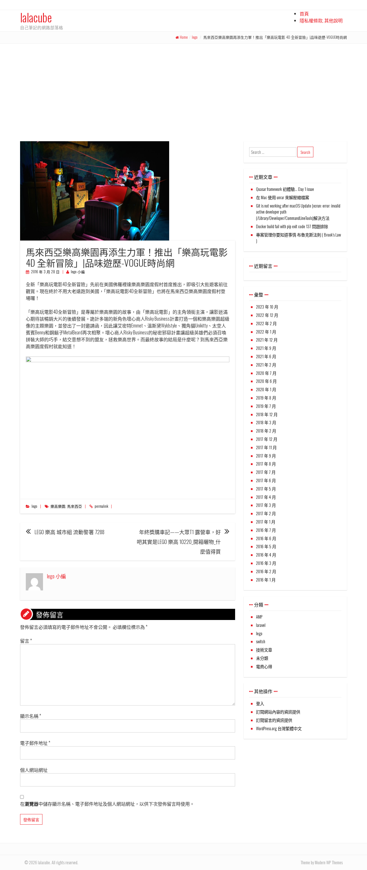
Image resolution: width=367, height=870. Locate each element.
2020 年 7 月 (266, 373)
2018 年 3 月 (266, 422)
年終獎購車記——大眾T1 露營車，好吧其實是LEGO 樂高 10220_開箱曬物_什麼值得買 (179, 541)
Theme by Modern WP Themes (321, 862)
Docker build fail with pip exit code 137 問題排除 (292, 226)
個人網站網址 (34, 769)
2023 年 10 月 (267, 307)
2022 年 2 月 (266, 323)
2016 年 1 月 (266, 580)
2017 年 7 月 (266, 472)
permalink (101, 506)
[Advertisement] (183, 86)
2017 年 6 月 (266, 480)
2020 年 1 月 (266, 389)
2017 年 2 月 (266, 513)
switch (260, 641)
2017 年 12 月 (266, 439)
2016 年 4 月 (266, 555)
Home (184, 37)
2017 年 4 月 (266, 497)
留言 (26, 640)
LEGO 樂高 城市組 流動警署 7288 (69, 532)
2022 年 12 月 (267, 315)
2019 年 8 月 (266, 398)
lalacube (36, 17)
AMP (259, 617)
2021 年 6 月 (266, 356)
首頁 (304, 13)
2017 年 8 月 (266, 464)
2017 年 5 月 (266, 489)
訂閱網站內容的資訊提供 (278, 712)
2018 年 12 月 (267, 414)
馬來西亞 (74, 506)
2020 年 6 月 (266, 381)
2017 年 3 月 (266, 505)
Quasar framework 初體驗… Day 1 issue (285, 189)
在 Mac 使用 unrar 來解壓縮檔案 (282, 197)
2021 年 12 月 (267, 340)
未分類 (262, 658)
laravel (261, 625)
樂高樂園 (57, 506)
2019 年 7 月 (266, 406)
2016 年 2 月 (266, 571)
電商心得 (264, 666)
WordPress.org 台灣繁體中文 (279, 728)
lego (195, 37)
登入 (260, 703)
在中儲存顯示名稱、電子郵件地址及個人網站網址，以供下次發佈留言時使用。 (107, 803)
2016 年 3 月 (266, 563)
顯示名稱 (30, 715)
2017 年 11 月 (266, 447)
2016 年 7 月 (266, 530)
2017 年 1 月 (265, 522)
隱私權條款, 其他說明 (321, 20)
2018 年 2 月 (266, 431)
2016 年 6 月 (266, 538)
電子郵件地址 (35, 742)
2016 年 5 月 (266, 546)
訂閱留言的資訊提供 (274, 720)
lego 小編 (78, 271)
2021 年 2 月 (266, 365)
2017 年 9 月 (266, 456)
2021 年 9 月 (266, 348)
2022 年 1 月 (266, 332)
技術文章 (264, 650)
